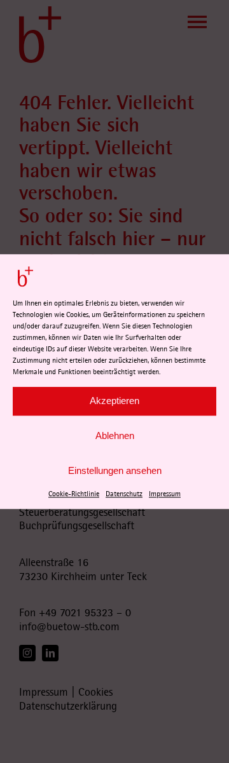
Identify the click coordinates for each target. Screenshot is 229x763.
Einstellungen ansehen (115, 470)
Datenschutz (124, 494)
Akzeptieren (114, 400)
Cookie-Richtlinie (73, 494)
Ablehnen (114, 435)
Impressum (165, 494)
